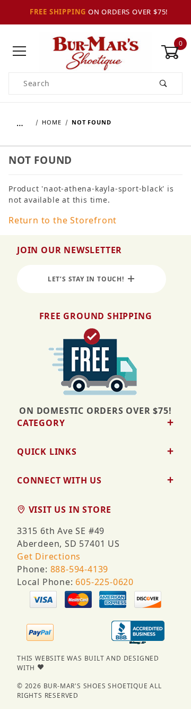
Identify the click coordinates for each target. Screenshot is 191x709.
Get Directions (49, 556)
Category (41, 423)
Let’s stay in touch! (88, 278)
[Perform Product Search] (163, 83)
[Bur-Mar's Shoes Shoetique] (95, 51)
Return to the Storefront (62, 220)
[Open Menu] (19, 51)
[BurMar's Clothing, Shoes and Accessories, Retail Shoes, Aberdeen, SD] (137, 633)
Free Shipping (58, 11)
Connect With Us (59, 480)
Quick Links (47, 451)
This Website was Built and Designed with (88, 663)
